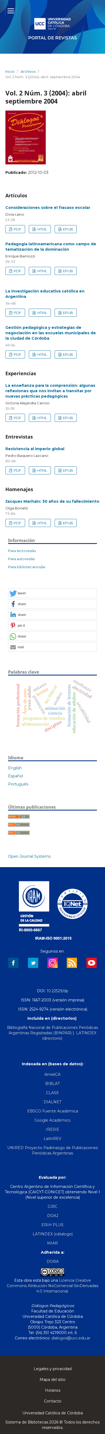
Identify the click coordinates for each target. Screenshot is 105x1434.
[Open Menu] (10, 10)
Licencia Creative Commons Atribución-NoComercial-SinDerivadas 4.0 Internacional (52, 1286)
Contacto (52, 1401)
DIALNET (52, 1101)
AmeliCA (52, 1074)
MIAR (52, 1243)
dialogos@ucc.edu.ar (70, 1338)
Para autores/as (21, 559)
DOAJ (52, 1215)
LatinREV (52, 1138)
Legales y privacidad (53, 1368)
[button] (52, 593)
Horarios (52, 1390)
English (15, 768)
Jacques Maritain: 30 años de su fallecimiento (52, 501)
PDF (17, 229)
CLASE (52, 1092)
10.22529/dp (57, 990)
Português (18, 784)
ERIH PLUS (52, 1224)
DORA (53, 1261)
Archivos (28, 71)
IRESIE (52, 1129)
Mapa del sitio (52, 1379)
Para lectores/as (22, 551)
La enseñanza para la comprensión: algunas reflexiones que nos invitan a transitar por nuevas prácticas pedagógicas (50, 391)
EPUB (67, 229)
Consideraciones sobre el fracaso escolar (47, 207)
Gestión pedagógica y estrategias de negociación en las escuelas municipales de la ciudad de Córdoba (50, 333)
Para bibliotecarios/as (26, 567)
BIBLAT (52, 1083)
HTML (42, 229)
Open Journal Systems (29, 856)
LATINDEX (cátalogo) (53, 1234)
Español (15, 776)
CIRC (52, 1206)
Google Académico (52, 1120)
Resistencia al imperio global (34, 448)
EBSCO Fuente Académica (52, 1111)
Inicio (10, 71)
